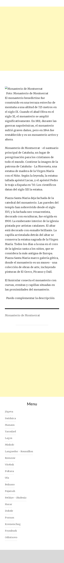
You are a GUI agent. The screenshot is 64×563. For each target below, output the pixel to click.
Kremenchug (13, 524)
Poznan (9, 517)
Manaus (10, 424)
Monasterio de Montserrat (22, 315)
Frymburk (11, 530)
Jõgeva (9, 411)
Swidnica (10, 418)
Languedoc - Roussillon (19, 451)
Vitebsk (9, 464)
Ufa (7, 477)
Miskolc (9, 444)
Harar (8, 504)
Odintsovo (11, 537)
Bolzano (10, 484)
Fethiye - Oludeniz (15, 497)
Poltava (9, 471)
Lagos (8, 438)
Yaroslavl (10, 431)
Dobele (9, 510)
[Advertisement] (32, 39)
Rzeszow (10, 458)
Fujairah (10, 491)
